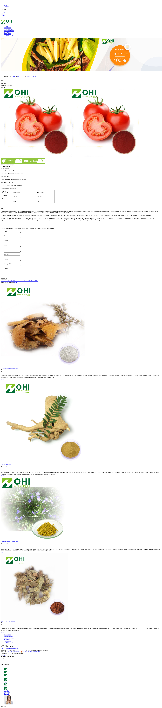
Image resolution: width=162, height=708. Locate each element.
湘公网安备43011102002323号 (31, 652)
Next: (26, 281)
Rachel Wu (7, 692)
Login (5, 5)
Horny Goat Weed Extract (8, 621)
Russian (3, 15)
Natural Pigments (31, 76)
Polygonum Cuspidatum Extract (9, 368)
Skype (5, 677)
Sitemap (3, 655)
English (3, 12)
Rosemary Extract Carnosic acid (9, 541)
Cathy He (6, 694)
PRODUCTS (20, 76)
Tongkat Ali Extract (6, 464)
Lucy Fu (6, 691)
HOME (6, 26)
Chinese (3, 14)
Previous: (7, 281)
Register (6, 6)
